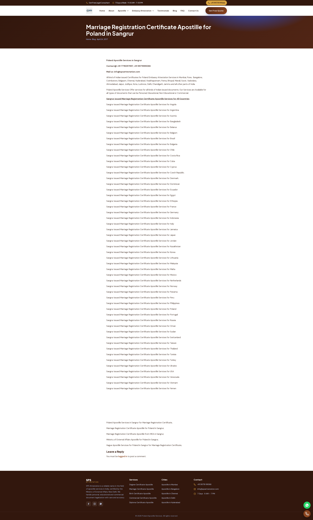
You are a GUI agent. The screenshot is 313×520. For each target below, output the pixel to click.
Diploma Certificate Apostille (141, 502)
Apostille (122, 10)
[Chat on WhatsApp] (307, 505)
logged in (122, 456)
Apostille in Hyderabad (171, 502)
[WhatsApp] (100, 503)
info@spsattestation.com (208, 489)
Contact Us (193, 10)
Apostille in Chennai (170, 493)
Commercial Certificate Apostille (143, 498)
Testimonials (163, 10)
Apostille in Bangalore (170, 489)
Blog (175, 10)
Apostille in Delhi (168, 498)
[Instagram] (94, 503)
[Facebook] (88, 503)
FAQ (182, 10)
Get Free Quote (216, 10)
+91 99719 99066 (218, 3)
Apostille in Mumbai (170, 485)
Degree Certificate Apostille (141, 485)
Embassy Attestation (141, 10)
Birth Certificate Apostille (140, 493)
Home (102, 10)
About (111, 10)
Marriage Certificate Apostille (141, 489)
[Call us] (307, 513)
